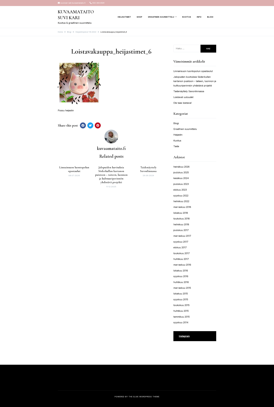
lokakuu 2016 (180, 270)
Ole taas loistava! (182, 102)
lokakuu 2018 (180, 212)
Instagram (184, 336)
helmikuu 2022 (181, 201)
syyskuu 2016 (180, 276)
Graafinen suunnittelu (161, 17)
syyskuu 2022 (180, 195)
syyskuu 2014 (180, 322)
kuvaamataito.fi (111, 148)
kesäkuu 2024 (181, 178)
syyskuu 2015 (180, 299)
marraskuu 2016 (182, 264)
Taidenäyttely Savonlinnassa (188, 91)
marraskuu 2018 (182, 207)
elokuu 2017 (180, 247)
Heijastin (177, 134)
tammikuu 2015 (181, 316)
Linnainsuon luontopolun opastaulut (193, 71)
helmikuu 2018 (181, 224)
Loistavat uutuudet (183, 97)
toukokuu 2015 (181, 305)
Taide (176, 146)
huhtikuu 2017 (181, 259)
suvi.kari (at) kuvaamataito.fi (73, 3)
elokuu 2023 (180, 189)
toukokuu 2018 (181, 218)
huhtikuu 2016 (181, 282)
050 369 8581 (98, 3)
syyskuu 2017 (180, 241)
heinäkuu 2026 (181, 166)
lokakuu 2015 (180, 293)
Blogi (210, 17)
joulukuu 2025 (181, 172)
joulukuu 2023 (181, 184)
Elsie (136, 396)
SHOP (139, 17)
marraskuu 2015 (182, 287)
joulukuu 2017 (181, 230)
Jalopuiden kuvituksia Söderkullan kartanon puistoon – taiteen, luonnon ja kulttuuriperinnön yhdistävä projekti (111, 175)
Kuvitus (186, 17)
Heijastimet (124, 17)
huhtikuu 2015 (181, 310)
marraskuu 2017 (182, 235)
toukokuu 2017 (181, 253)
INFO (199, 17)
